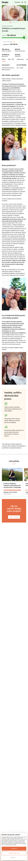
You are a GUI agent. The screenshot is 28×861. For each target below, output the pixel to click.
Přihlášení (17, 2)
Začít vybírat (14, 517)
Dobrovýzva (20, 59)
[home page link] (5, 2)
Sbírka (3, 59)
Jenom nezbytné (14, 853)
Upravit (13, 857)
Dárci (11, 59)
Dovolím (14, 848)
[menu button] (25, 2)
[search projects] (22, 2)
